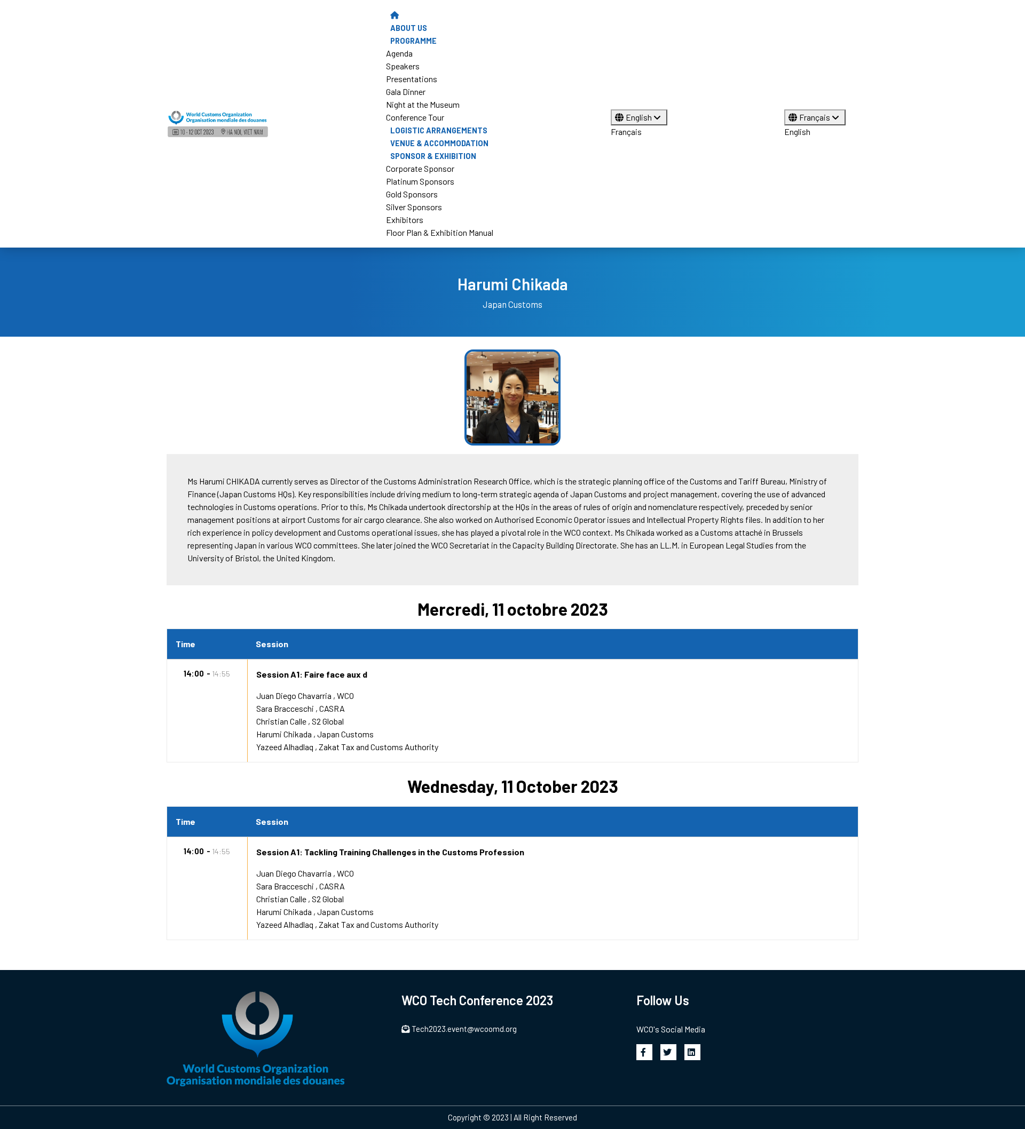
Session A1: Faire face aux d (311, 674)
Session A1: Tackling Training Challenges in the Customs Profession (390, 852)
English (639, 117)
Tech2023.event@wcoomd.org (464, 1028)
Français (626, 131)
